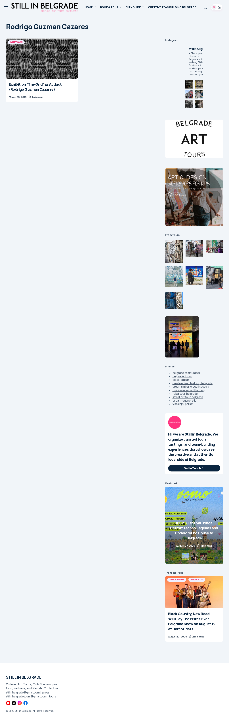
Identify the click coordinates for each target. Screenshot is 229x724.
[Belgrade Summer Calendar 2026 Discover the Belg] (199, 84)
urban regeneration (185, 400)
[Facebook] (25, 703)
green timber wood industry (191, 386)
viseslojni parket (183, 404)
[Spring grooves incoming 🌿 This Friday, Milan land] (199, 94)
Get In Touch (192, 468)
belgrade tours (182, 376)
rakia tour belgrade (185, 393)
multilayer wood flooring (189, 390)
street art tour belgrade (188, 397)
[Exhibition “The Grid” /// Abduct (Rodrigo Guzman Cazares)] (42, 58)
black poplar (181, 380)
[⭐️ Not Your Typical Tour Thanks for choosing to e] (189, 94)
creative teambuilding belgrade (193, 383)
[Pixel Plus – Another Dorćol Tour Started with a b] (189, 104)
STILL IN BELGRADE (24, 677)
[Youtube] (8, 703)
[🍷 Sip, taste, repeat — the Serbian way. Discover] (189, 84)
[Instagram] (20, 703)
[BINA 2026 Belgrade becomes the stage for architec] (199, 104)
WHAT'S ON (16, 42)
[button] (6, 7)
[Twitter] (14, 703)
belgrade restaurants (186, 373)
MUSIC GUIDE (176, 579)
